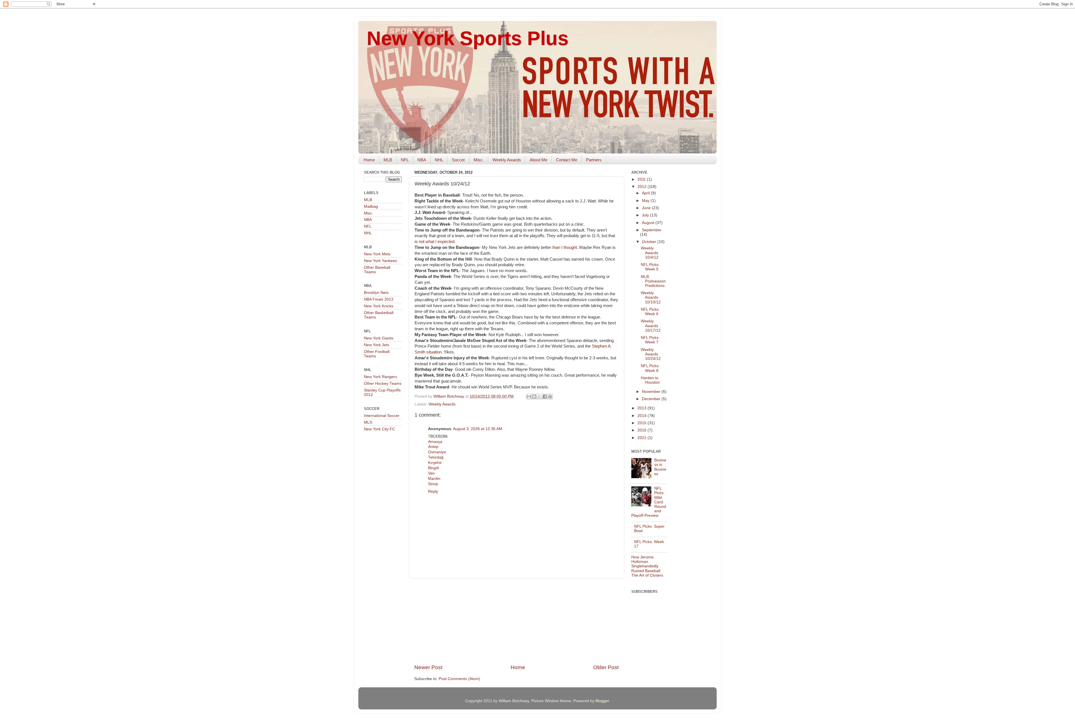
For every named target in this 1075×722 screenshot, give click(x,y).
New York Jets (376, 345)
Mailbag (371, 206)
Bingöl (433, 468)
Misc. (479, 159)
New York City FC (379, 429)
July (646, 215)
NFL (405, 159)
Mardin (434, 478)
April (646, 193)
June (647, 208)
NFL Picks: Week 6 (650, 311)
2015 (642, 423)
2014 (642, 416)
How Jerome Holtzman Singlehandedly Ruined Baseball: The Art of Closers (647, 566)
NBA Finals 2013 (378, 299)
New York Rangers (380, 377)
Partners (594, 159)
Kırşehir (435, 463)
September (652, 230)
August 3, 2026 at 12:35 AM (477, 429)
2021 (642, 438)
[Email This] (529, 396)
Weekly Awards (506, 159)
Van (431, 473)
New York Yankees (380, 261)
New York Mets (377, 254)
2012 (642, 187)
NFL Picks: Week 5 (650, 267)
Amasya (435, 442)
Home (369, 159)
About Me (538, 159)
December (652, 399)
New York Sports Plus (468, 38)
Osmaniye (437, 452)
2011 (642, 179)
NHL (439, 159)
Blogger (602, 701)
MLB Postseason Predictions (653, 281)
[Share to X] (539, 396)
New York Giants (378, 338)
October (649, 242)
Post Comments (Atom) (459, 679)
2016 (642, 430)
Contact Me (566, 159)
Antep (433, 447)
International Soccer (381, 416)
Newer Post (428, 667)
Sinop (433, 484)
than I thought (564, 247)
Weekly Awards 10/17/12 (651, 325)
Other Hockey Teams (382, 383)
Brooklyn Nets (376, 293)
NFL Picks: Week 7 (650, 340)
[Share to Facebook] (545, 396)
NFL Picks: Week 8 (650, 368)
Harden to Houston (650, 380)
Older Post (606, 667)
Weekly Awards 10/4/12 (649, 252)
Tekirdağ (435, 457)
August (648, 223)
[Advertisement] (516, 621)
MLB (388, 159)
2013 (642, 408)
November (652, 392)
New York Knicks (378, 306)
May (646, 201)
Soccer (458, 159)
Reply (433, 491)
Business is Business (660, 467)
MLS (368, 422)
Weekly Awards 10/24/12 (651, 354)
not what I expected (436, 241)
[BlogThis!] (534, 396)
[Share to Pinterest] (550, 396)
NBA (421, 159)
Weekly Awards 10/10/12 (651, 297)
